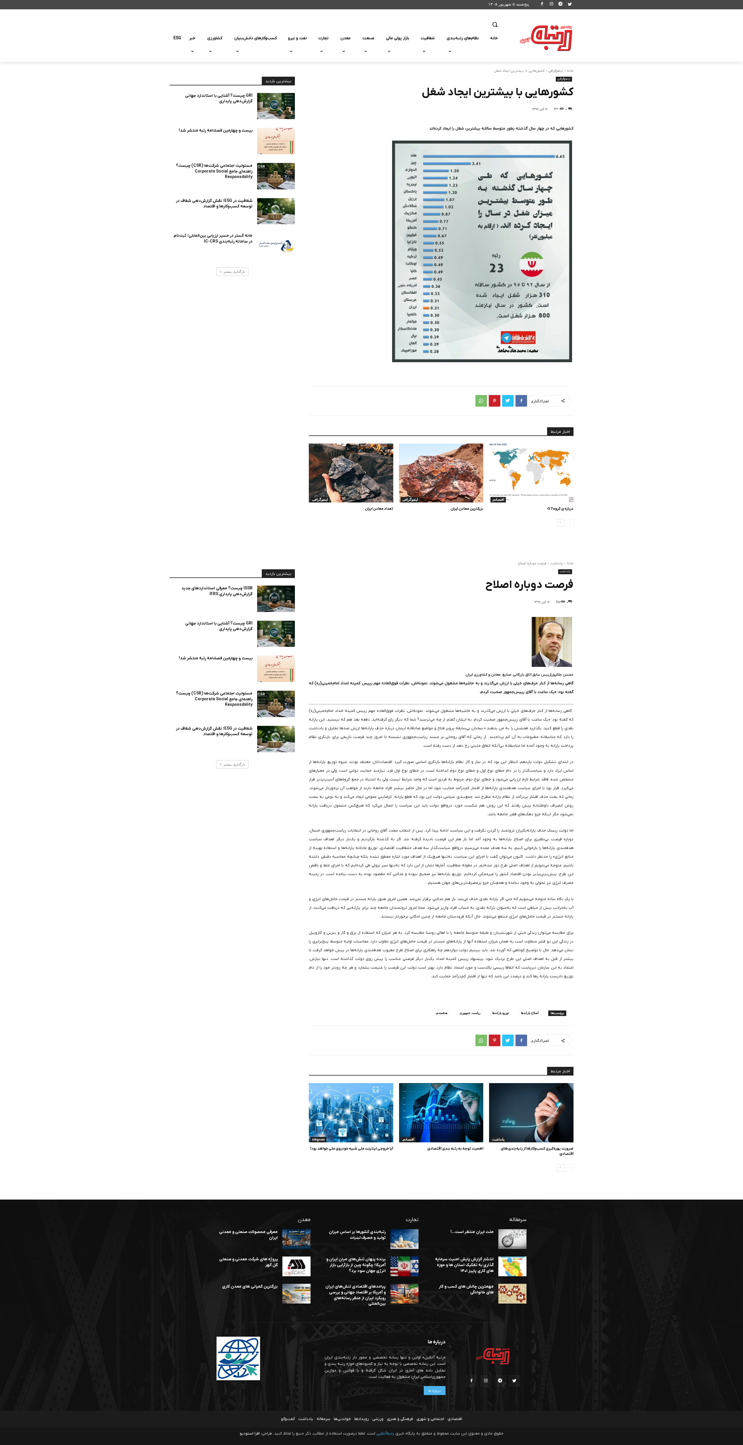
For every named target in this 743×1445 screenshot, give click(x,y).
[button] (495, 24)
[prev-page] (570, 523)
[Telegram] (561, 5)
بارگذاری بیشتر (234, 272)
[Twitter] (570, 5)
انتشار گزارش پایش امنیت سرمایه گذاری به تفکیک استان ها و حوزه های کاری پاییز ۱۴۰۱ (464, 1264)
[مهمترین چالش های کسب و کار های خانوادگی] (512, 1294)
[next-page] (560, 523)
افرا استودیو (250, 1433)
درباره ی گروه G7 (560, 508)
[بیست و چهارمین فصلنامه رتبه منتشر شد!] (276, 141)
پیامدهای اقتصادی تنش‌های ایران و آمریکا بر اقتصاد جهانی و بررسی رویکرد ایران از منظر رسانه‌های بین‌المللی (355, 1295)
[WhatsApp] (481, 401)
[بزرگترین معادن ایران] (441, 473)
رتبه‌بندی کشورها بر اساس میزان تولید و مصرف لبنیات (357, 1235)
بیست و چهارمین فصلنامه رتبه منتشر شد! (216, 130)
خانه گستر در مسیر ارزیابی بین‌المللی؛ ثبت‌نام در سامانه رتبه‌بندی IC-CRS (213, 238)
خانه (570, 71)
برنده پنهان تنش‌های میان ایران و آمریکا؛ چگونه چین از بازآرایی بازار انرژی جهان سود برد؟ (356, 1264)
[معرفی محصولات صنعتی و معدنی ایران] (296, 1239)
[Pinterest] (494, 401)
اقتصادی (498, 500)
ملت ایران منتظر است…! (472, 1232)
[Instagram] (551, 5)
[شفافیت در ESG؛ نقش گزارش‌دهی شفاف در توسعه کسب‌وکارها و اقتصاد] (276, 211)
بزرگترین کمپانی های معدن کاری (250, 1286)
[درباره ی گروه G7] (531, 473)
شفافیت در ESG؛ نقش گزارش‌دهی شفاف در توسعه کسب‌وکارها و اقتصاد (214, 203)
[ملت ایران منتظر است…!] (512, 1239)
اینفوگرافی (555, 71)
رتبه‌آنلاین (385, 1433)
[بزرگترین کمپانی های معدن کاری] (296, 1294)
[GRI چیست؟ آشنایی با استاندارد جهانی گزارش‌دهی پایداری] (276, 106)
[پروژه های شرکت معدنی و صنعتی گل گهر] (296, 1266)
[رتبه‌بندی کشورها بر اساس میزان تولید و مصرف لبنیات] (404, 1239)
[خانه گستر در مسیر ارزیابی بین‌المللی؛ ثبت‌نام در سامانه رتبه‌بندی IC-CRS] (276, 246)
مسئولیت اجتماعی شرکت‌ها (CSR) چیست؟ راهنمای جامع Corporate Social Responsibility (214, 171)
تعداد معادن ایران (379, 508)
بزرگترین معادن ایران (466, 508)
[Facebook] (542, 5)
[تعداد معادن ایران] (351, 473)
